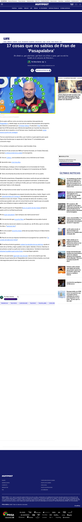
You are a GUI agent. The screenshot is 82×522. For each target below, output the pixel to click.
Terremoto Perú (30, 1)
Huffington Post (25, 515)
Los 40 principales (31, 512)
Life (7, 39)
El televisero (43, 8)
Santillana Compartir (47, 512)
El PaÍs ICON (45, 517)
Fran (38, 126)
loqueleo (58, 517)
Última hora (72, 4)
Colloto (8, 157)
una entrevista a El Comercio (11, 196)
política (14, 8)
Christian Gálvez (24, 126)
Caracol (70, 512)
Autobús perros (75, 1)
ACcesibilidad (44, 489)
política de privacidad (46, 487)
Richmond (22, 517)
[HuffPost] (7, 475)
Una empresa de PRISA (9, 513)
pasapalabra (43, 303)
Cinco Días (45, 515)
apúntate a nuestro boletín (70, 164)
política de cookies (46, 482)
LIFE (31, 8)
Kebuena (68, 515)
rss (3, 489)
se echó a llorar (17, 231)
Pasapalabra (4, 123)
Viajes (19, 41)
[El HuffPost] (42, 4)
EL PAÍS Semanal (57, 515)
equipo (3, 480)
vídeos (36, 8)
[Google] (43, 62)
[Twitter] (45, 62)
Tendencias (4, 303)
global (20, 8)
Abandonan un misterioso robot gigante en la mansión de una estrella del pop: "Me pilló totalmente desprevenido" (74, 195)
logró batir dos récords (20, 256)
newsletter (5, 487)
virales (26, 8)
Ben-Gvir (37, 1)
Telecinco (33, 303)
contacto (4, 485)
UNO (34, 515)
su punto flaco (19, 219)
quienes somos (6, 482)
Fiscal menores (21, 1)
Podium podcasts (38, 517)
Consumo (14, 41)
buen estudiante (9, 215)
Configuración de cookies (48, 480)
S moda (52, 517)
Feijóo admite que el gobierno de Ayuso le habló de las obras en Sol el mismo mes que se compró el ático (74, 243)
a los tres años (16, 162)
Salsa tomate (53, 1)
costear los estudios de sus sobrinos (31, 244)
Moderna (30, 517)
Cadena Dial (51, 515)
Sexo (61, 41)
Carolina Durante (45, 1)
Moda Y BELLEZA (55, 41)
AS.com (59, 512)
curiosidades (23, 303)
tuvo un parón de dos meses (31, 208)
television (13, 303)
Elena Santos (37, 62)
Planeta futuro (63, 515)
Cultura (48, 41)
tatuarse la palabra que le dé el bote (11, 251)
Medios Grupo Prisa (9, 517)
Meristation (66, 517)
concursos (52, 303)
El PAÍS (23, 512)
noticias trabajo (54, 8)
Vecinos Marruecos (12, 1)
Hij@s (44, 41)
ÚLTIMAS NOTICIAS (65, 8)
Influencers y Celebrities (28, 41)
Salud (5, 41)
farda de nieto (10, 226)
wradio (39, 515)
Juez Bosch (67, 1)
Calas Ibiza (60, 1)
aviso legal (44, 485)
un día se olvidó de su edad (13, 153)
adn (64, 512)
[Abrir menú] (2, 4)
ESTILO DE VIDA (38, 41)
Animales (9, 41)
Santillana (39, 512)
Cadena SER (53, 512)
